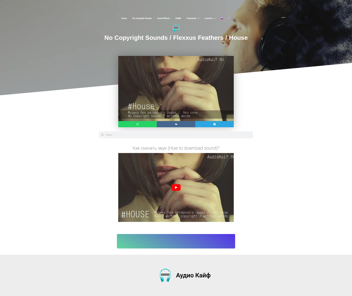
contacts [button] (209, 18)
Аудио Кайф (193, 275)
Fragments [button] (191, 18)
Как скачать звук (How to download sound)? (176, 148)
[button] (137, 124)
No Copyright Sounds (142, 18)
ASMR (178, 18)
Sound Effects (163, 18)
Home (124, 18)
